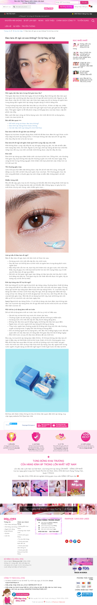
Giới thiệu (49, 21)
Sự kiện (7, 533)
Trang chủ (7, 31)
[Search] (14, 6)
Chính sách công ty (65, 21)
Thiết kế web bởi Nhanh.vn (42, 601)
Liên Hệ (8, 26)
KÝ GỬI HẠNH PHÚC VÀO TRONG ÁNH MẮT (86, 73)
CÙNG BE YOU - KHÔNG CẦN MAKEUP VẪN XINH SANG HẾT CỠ (83, 65)
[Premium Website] (58, 602)
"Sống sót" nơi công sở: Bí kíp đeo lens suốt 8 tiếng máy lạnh (19, 16)
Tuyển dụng (83, 21)
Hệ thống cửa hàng (66, 6)
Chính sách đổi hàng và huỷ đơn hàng (22, 552)
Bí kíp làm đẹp (30, 21)
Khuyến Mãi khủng (13, 21)
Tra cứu (84, 2)
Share (8, 425)
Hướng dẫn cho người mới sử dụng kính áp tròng (82, 46)
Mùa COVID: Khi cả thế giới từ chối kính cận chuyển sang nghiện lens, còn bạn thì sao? (82, 56)
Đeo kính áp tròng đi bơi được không (23, 126)
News (40, 21)
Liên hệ (7, 536)
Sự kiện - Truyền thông (24, 26)
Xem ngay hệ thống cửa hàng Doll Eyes (48, 509)
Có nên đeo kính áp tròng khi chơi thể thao (25, 128)
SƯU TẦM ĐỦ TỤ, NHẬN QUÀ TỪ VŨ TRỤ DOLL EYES (86, 80)
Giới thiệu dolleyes (11, 524)
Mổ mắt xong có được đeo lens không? (24, 123)
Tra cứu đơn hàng (23, 539)
